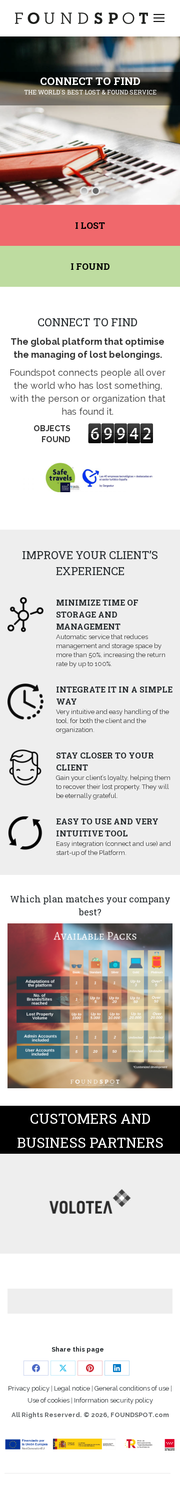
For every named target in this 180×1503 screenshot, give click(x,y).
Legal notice (72, 1388)
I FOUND (90, 266)
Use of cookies (49, 1400)
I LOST (90, 225)
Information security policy (113, 1400)
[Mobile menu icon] (159, 18)
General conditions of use (132, 1388)
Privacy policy (29, 1388)
